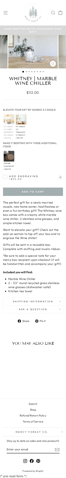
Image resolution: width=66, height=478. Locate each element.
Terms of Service (33, 421)
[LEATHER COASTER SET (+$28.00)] (9, 156)
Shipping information (33, 301)
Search (33, 403)
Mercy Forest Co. (32, 431)
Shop (33, 409)
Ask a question (33, 309)
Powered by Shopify (33, 470)
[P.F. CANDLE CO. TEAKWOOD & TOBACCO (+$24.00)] (21, 119)
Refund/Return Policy (33, 415)
